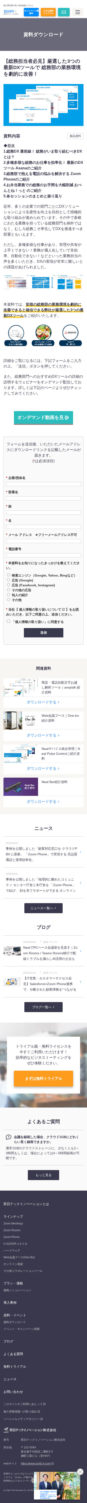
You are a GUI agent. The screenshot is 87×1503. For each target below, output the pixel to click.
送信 (43, 632)
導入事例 (9, 1302)
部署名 (12, 492)
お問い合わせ (13, 1392)
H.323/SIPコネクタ (15, 1243)
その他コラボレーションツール (22, 1270)
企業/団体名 (16, 478)
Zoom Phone (11, 1237)
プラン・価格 (13, 1283)
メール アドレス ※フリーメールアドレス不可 (41, 535)
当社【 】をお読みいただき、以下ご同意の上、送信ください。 (42, 612)
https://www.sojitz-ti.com (36, 1463)
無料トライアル (14, 1366)
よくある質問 (13, 1354)
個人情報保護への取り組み (20, 1411)
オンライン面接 (13, 1264)
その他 (17, 600)
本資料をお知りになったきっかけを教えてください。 (43, 565)
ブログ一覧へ (42, 1007)
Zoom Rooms (11, 1230)
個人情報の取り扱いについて (40, 609)
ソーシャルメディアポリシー (21, 1419)
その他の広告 (21, 590)
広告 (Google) (22, 580)
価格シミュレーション (17, 1290)
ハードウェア (11, 1250)
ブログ (8, 1341)
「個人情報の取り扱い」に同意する (38, 622)
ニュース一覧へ (41, 908)
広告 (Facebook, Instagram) (33, 585)
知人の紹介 (20, 595)
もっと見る (43, 1175)
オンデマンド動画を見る (42, 417)
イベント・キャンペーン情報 (21, 1329)
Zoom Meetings (13, 1223)
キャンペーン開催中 (31, 12)
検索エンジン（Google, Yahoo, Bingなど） (44, 575)
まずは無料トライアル (48, 12)
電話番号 (13, 549)
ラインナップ (13, 1216)
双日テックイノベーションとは (26, 1204)
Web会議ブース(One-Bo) (19, 1257)
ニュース (9, 1379)
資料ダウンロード (14, 1322)
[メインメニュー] (78, 12)
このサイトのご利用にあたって (22, 1404)
